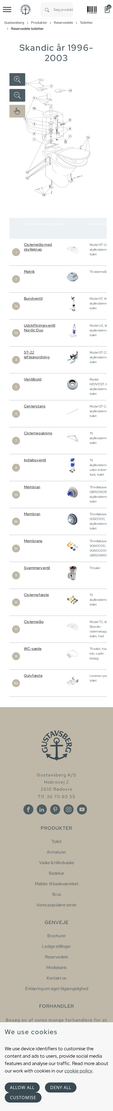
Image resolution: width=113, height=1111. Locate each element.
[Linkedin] (42, 809)
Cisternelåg (33, 621)
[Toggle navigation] (7, 9)
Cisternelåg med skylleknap (38, 247)
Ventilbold (33, 379)
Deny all (60, 1087)
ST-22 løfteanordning (36, 354)
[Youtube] (82, 809)
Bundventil (33, 298)
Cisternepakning (38, 433)
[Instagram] (69, 809)
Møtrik (29, 271)
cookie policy (78, 1071)
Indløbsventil (35, 460)
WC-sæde (33, 648)
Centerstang (34, 406)
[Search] (47, 9)
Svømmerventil (37, 567)
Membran (32, 487)
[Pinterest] (55, 809)
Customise (23, 1097)
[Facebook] (28, 809)
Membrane (33, 540)
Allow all (22, 1087)
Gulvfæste (33, 675)
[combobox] (63, 9)
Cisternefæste (36, 594)
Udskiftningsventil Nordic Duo (39, 327)
